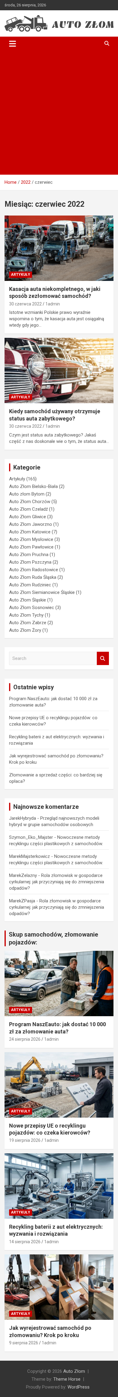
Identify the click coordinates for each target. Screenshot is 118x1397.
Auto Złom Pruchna (28, 554)
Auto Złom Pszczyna (30, 562)
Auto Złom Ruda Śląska (32, 577)
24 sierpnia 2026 (25, 1039)
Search (103, 658)
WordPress (78, 1387)
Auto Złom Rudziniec (30, 585)
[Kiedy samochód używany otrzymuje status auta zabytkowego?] (59, 371)
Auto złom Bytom (26, 494)
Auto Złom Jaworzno (30, 524)
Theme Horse (66, 1379)
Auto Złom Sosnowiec (31, 607)
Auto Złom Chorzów (29, 501)
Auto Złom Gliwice (27, 516)
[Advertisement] (59, 113)
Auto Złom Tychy (26, 615)
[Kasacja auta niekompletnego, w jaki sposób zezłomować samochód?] (59, 248)
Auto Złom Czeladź (28, 509)
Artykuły (20, 274)
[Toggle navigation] (13, 44)
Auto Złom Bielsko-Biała (33, 486)
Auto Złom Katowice (30, 532)
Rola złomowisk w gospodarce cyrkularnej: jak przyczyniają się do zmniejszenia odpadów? (56, 882)
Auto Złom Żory (25, 630)
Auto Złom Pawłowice (31, 547)
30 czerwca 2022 (25, 303)
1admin (52, 303)
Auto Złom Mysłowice (31, 539)
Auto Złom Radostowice (33, 569)
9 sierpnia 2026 (23, 1342)
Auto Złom (74, 1371)
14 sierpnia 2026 (25, 1241)
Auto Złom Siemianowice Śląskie (42, 592)
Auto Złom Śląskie (27, 600)
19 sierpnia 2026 (25, 1140)
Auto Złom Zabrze (27, 622)
